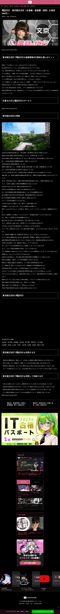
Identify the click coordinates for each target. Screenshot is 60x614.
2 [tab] (29, 469)
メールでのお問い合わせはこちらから (42, 611)
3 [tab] (30, 469)
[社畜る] (30, 2)
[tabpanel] (30, 467)
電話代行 (4, 16)
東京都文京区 (13, 16)
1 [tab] (28, 469)
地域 (8, 16)
